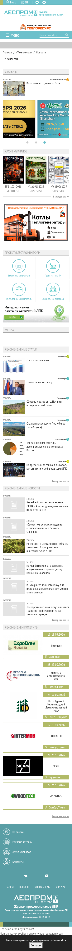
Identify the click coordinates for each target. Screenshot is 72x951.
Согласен (36, 945)
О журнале (61, 887)
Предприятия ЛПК (53, 275)
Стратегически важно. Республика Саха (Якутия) (45, 425)
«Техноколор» (24, 52)
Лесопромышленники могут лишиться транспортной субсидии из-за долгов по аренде (47, 610)
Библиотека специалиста (19, 275)
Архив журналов (21, 852)
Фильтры (12, 59)
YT (47, 876)
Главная (7, 52)
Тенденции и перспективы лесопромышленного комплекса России (44, 446)
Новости (24, 887)
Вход (13, 2)
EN (26, 2)
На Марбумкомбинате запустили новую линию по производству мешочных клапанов (44, 569)
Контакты (18, 862)
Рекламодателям (22, 842)
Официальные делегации (53, 299)
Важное (10, 887)
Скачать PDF (13, 191)
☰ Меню (12, 35)
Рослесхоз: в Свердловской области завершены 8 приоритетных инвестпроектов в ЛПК (47, 547)
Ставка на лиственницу (39, 382)
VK (37, 2)
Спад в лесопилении (38, 360)
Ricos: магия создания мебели (43, 83)
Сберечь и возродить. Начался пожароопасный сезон (44, 403)
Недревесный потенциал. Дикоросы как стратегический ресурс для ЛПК (47, 466)
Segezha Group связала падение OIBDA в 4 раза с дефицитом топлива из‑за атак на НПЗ (47, 505)
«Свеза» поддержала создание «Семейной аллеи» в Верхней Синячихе (44, 528)
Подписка (18, 832)
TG (44, 2)
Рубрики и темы (42, 887)
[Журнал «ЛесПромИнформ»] (36, 13)
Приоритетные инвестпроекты (19, 299)
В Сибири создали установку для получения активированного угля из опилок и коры (47, 588)
